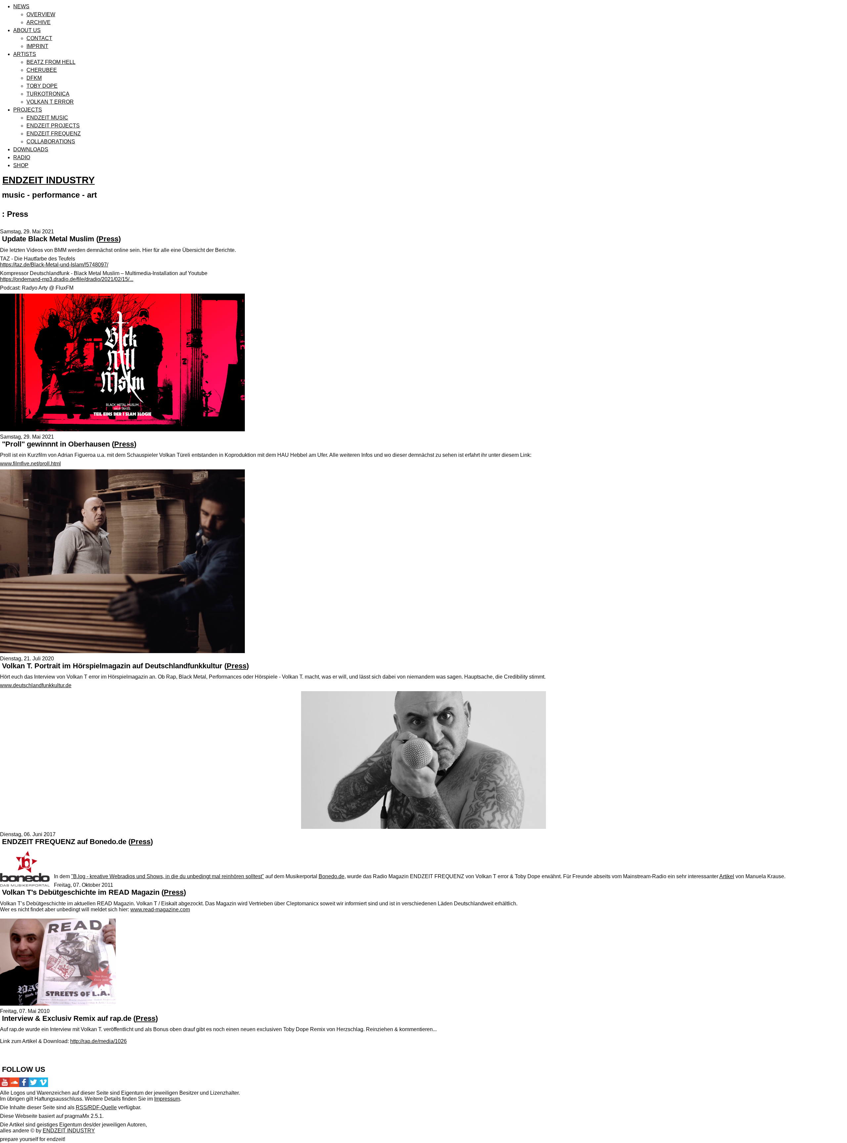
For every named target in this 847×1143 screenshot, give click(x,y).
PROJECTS (27, 110)
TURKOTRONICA (47, 94)
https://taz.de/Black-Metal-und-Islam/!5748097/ (54, 264)
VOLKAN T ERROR (50, 102)
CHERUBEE (41, 70)
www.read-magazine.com (160, 909)
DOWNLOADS (30, 149)
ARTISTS (24, 54)
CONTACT (39, 38)
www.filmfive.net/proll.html (30, 463)
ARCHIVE (38, 22)
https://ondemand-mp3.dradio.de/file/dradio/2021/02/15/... (66, 279)
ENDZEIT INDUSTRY (48, 180)
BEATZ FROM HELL (50, 62)
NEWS (21, 6)
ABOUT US (27, 30)
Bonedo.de (331, 876)
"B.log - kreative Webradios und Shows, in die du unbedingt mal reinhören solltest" (167, 876)
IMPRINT (37, 46)
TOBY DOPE (42, 86)
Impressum (167, 1099)
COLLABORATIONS (50, 141)
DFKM (34, 78)
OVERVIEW (40, 14)
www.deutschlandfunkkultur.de (35, 685)
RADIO (21, 157)
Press (108, 239)
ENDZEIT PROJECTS (53, 125)
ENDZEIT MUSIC (47, 117)
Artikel (726, 876)
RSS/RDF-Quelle (96, 1107)
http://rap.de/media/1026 (98, 1041)
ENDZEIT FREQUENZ (53, 133)
